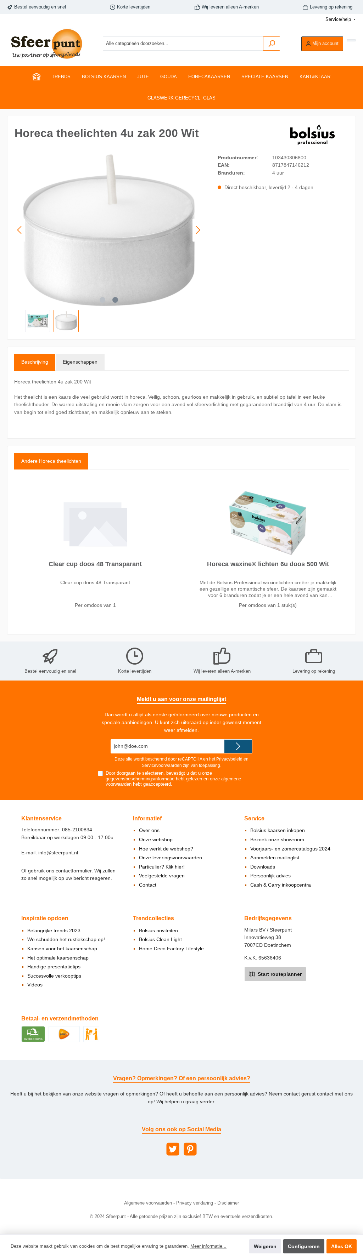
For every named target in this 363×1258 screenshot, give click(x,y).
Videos (35, 984)
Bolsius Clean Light (160, 939)
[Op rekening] (33, 1033)
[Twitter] (173, 1149)
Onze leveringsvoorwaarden (170, 857)
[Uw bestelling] (351, 40)
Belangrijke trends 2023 (53, 930)
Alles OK (341, 1246)
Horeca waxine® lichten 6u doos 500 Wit (268, 564)
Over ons (149, 830)
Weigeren (265, 1246)
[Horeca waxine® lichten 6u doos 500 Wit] (267, 523)
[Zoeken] (271, 43)
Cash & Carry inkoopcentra (280, 885)
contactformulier (73, 870)
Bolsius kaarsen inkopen (277, 830)
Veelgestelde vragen (162, 875)
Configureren (304, 1246)
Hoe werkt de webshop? (166, 849)
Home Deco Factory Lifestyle (171, 948)
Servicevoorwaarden (162, 765)
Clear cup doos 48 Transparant (95, 564)
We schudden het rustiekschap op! (66, 939)
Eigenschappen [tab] (80, 362)
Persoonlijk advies (270, 875)
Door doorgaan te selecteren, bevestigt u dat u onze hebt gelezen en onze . (173, 778)
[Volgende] (197, 229)
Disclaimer (228, 1203)
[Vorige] (20, 229)
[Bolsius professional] (313, 134)
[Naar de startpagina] (46, 43)
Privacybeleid (229, 759)
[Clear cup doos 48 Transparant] (95, 523)
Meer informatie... (208, 1246)
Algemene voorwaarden (148, 1203)
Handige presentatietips (53, 966)
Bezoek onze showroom (277, 839)
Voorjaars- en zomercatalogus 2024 (290, 849)
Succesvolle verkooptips (54, 976)
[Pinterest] (190, 1149)
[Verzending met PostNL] (64, 1033)
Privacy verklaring (194, 1203)
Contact (147, 885)
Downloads (262, 867)
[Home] (36, 76)
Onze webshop (156, 839)
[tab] (34, 362)
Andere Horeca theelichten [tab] (51, 461)
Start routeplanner (279, 974)
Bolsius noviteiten (158, 930)
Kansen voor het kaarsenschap (62, 948)
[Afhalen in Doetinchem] (91, 1033)
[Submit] (238, 746)
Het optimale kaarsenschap (58, 958)
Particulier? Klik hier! (162, 867)
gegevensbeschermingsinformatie (140, 778)
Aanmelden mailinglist (274, 857)
